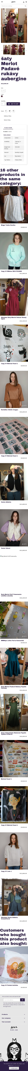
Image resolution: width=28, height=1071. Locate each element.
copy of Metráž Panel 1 (9, 363)
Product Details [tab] (8, 127)
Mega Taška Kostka (8, 225)
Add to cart (13, 104)
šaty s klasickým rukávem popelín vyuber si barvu (13, 733)
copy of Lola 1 (6, 871)
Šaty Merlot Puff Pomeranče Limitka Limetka (11, 595)
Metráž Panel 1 (6, 779)
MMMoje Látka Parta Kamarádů (12, 640)
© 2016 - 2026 (14, 1030)
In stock (5, 131)
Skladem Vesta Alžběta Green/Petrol (9, 918)
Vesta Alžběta (6, 502)
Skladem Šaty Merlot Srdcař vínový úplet (13, 318)
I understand (14, 1068)
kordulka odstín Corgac (9, 409)
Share (5, 110)
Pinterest (13, 110)
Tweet (9, 110)
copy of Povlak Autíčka (9, 985)
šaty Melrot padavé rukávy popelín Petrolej (13, 687)
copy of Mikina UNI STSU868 (11, 271)
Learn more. (17, 1065)
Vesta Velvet (5, 548)
